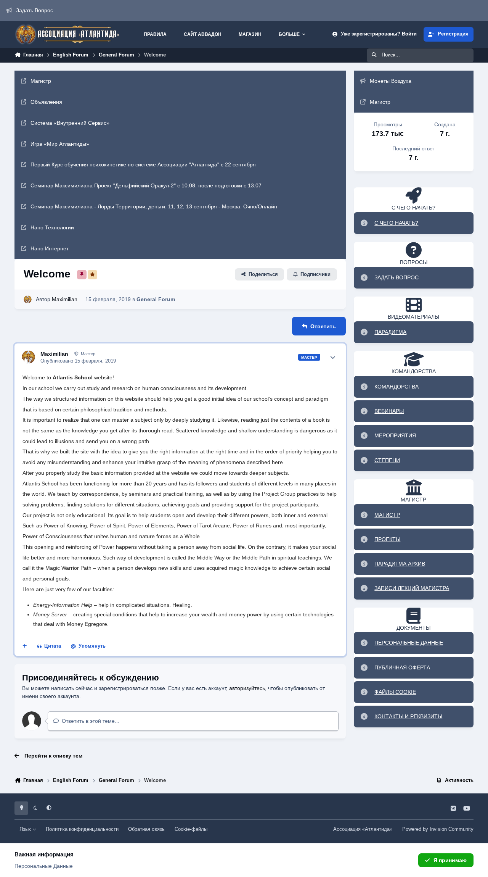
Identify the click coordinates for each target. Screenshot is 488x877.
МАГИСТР (387, 515)
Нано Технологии (52, 227)
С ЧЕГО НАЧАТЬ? (396, 223)
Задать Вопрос (34, 10)
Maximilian (64, 299)
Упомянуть (92, 646)
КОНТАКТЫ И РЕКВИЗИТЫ (408, 716)
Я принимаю (450, 860)
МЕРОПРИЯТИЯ (395, 435)
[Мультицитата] (25, 646)
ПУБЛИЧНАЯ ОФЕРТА (402, 667)
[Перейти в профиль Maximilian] (28, 299)
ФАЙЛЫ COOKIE (395, 692)
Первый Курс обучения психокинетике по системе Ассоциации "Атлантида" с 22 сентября (143, 164)
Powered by (438, 829)
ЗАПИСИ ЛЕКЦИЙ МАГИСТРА (411, 588)
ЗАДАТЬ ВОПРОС (396, 277)
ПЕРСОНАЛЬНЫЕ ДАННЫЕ (408, 643)
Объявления (46, 102)
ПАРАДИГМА (390, 332)
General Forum (155, 299)
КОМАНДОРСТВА (396, 387)
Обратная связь (146, 829)
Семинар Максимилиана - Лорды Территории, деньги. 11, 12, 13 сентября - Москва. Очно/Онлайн (153, 206)
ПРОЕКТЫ (387, 539)
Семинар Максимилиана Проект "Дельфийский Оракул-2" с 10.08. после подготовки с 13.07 (146, 185)
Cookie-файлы (191, 829)
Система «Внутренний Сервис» (69, 123)
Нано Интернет (49, 248)
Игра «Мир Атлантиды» (59, 144)
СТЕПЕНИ (387, 460)
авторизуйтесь (247, 688)
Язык (25, 829)
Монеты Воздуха (390, 81)
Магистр (40, 81)
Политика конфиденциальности (82, 829)
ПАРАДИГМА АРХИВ (399, 564)
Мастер (87, 353)
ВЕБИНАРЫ (389, 411)
